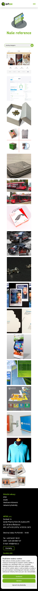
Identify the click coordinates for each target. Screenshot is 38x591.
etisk (5, 497)
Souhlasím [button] (19, 576)
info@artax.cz (14, 544)
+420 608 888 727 (14, 541)
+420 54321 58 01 (13, 538)
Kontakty (8, 548)
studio (5, 500)
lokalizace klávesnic (10, 502)
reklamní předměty (10, 505)
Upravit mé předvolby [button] (19, 585)
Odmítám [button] (19, 581)
